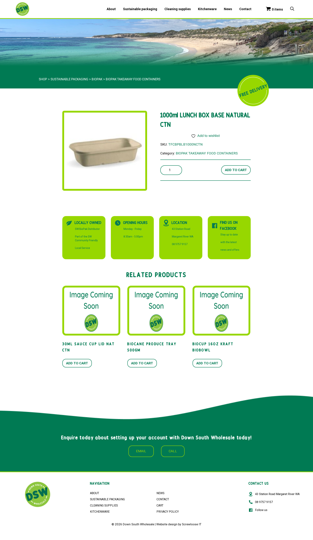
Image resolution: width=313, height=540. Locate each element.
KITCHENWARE (100, 511)
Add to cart (236, 170)
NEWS (160, 493)
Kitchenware (207, 9)
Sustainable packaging (140, 9)
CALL (173, 451)
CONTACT (162, 499)
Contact (245, 9)
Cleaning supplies (177, 9)
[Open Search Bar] (292, 9)
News (228, 9)
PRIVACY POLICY (167, 511)
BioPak (97, 79)
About (111, 9)
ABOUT (94, 493)
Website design (166, 524)
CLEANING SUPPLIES (104, 505)
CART (159, 505)
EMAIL (141, 451)
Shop (43, 79)
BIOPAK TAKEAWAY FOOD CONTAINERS (133, 79)
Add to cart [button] (77, 363)
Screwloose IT (191, 524)
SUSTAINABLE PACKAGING (107, 499)
